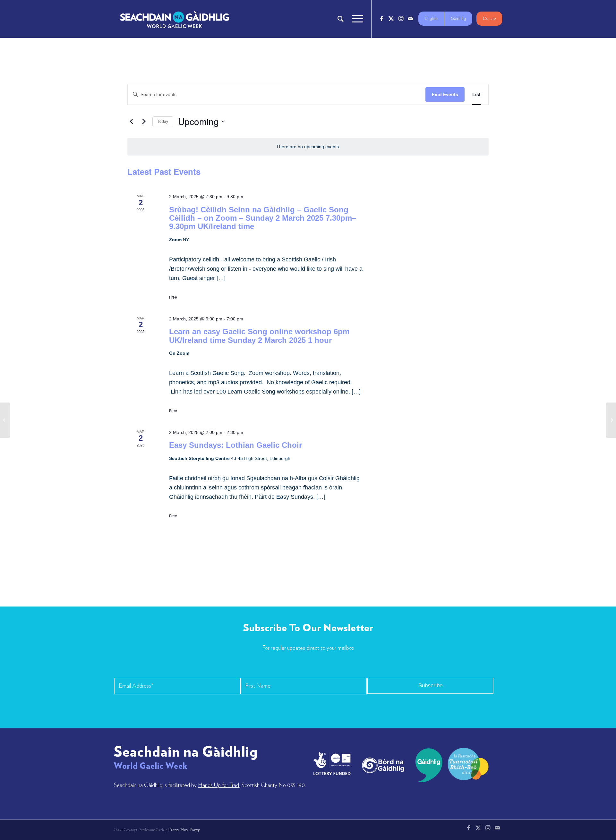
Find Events (445, 94)
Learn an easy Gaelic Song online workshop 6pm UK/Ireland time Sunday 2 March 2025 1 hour (259, 335)
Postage (195, 830)
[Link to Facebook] (381, 18)
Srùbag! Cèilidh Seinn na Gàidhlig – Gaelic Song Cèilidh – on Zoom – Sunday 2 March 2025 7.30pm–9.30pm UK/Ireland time (262, 218)
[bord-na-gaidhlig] (383, 765)
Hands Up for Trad (218, 785)
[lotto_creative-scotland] (332, 763)
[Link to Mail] (410, 18)
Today (163, 121)
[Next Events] (144, 121)
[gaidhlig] (427, 765)
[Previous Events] (131, 121)
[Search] (340, 19)
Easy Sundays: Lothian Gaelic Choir (235, 445)
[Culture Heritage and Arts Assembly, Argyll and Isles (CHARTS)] (5, 420)
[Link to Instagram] (401, 18)
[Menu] (355, 19)
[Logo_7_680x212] (174, 19)
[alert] (308, 147)
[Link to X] (391, 18)
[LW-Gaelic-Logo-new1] (468, 763)
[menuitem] (340, 19)
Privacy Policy (178, 830)
